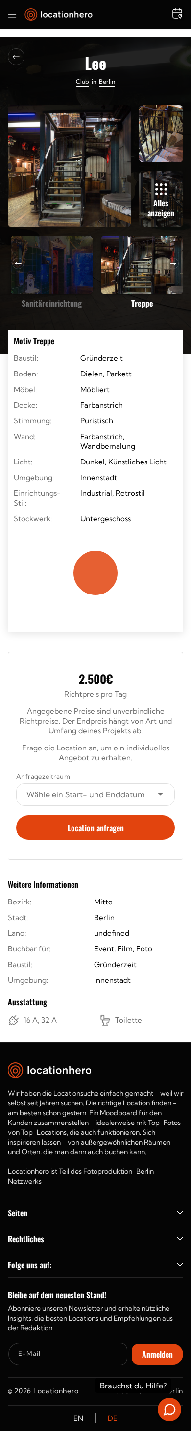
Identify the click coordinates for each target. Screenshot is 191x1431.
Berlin (107, 81)
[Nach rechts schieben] (173, 263)
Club (82, 81)
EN (78, 1418)
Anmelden (157, 1354)
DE (113, 1418)
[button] (12, 14)
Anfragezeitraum (43, 776)
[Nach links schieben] (18, 263)
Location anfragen (96, 828)
